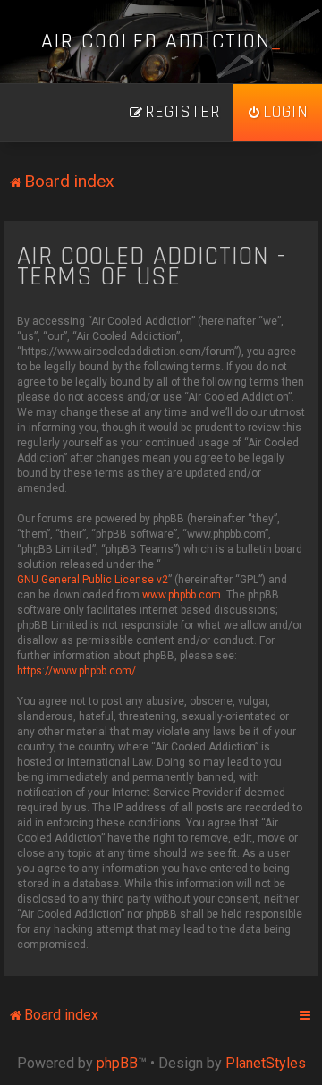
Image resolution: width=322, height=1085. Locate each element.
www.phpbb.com (181, 595)
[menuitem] (277, 112)
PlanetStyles (265, 1063)
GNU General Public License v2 (92, 579)
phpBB (117, 1063)
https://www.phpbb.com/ (76, 671)
